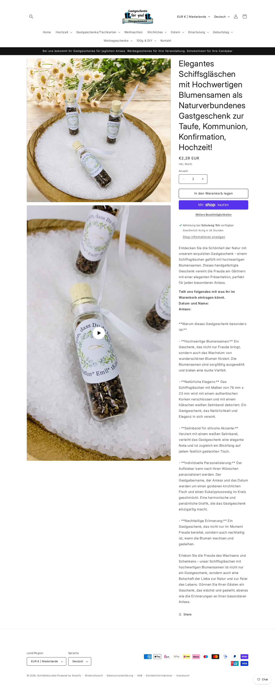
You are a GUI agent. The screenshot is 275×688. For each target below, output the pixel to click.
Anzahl (183, 171)
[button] (31, 16)
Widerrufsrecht (94, 675)
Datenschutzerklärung (120, 675)
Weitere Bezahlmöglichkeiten (213, 214)
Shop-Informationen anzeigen (204, 237)
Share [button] (187, 614)
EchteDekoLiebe (47, 675)
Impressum (182, 675)
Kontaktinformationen (159, 675)
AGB (139, 675)
